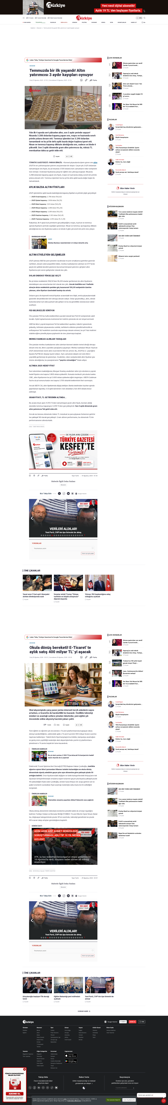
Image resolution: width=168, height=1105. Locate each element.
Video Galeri (40, 1065)
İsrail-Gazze (68, 1039)
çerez (65, 1099)
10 (60, 535)
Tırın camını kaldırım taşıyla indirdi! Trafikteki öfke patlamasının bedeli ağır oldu (131, 214)
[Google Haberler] (81, 494)
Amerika (67, 1035)
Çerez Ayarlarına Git (129, 1100)
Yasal (52, 1065)
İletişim (53, 1056)
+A (71, 156)
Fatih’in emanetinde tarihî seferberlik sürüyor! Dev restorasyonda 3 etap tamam (128, 226)
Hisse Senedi (40, 1037)
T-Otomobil (40, 1044)
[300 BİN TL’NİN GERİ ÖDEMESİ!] (112, 241)
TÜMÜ (85, 535)
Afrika (66, 1037)
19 (79, 535)
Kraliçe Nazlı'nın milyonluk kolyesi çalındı (130, 247)
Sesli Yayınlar (110, 1032)
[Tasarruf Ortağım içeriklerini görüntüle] (40, 22)
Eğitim (25, 1032)
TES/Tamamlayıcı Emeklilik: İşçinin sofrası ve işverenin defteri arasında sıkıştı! (128, 150)
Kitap (94, 1035)
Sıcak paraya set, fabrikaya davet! (127, 172)
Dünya (67, 1027)
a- (67, 156)
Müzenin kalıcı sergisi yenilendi (129, 256)
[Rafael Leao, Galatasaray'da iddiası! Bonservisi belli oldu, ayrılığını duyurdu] (117, 673)
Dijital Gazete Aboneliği (56, 18)
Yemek (81, 1035)
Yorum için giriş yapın (88, 553)
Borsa (38, 1030)
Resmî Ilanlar (40, 1058)
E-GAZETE (123, 1021)
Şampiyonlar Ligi (55, 1037)
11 (62, 535)
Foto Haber (40, 1063)
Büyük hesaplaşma (122, 137)
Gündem (25, 1027)
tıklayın (125, 194)
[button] (94, 518)
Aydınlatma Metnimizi (74, 1101)
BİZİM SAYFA (64, 22)
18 (77, 535)
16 (73, 535)
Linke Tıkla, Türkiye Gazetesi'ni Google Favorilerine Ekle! (51, 60)
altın (95, 162)
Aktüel (80, 1039)
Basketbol (53, 1042)
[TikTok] (51, 1087)
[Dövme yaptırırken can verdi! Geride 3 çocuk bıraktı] (117, 65)
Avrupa (67, 1032)
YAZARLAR (53, 22)
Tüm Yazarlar (26, 1056)
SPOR (111, 22)
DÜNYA (103, 22)
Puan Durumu (54, 1032)
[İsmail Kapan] (112, 127)
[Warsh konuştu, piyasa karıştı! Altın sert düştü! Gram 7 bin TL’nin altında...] (117, 86)
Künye (52, 1058)
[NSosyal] (72, 493)
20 (82, 535)
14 (69, 535)
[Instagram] (47, 1087)
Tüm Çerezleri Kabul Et (113, 1100)
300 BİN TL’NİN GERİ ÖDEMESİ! (129, 236)
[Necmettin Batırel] (112, 172)
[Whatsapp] (81, 80)
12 (65, 535)
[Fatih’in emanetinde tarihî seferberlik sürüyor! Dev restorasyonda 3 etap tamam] (112, 229)
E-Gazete (31, 18)
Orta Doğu (68, 1030)
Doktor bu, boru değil (123, 162)
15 (71, 535)
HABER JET (134, 22)
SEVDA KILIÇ (36, 871)
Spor (52, 1027)
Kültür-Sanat (97, 1027)
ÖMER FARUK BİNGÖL (39, 426)
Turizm (39, 1046)
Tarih (94, 1037)
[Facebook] (34, 476)
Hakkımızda (54, 1054)
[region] (84, 1100)
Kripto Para (40, 1039)
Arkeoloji (95, 1032)
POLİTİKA (84, 22)
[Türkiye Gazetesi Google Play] (71, 1061)
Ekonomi (32, 66)
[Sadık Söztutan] (112, 162)
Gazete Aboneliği (42, 18)
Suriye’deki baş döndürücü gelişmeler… (129, 127)
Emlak (38, 1042)
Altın (38, 1032)
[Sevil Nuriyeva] (112, 137)
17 (75, 535)
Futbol (52, 1030)
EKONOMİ (94, 22)
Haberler (39, 1061)
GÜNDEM (74, 22)
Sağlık (80, 1030)
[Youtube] (43, 1087)
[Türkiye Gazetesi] (84, 20)
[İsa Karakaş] (112, 147)
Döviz (38, 1035)
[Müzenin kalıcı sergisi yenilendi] (112, 261)
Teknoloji (39, 1056)
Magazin (39, 1054)
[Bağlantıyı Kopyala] (86, 80)
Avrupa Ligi (54, 1039)
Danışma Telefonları (56, 1063)
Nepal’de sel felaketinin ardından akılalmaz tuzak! (130, 834)
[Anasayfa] (28, 1021)
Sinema (95, 1030)
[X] (59, 493)
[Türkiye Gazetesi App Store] (71, 1055)
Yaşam (81, 1027)
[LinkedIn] (68, 493)
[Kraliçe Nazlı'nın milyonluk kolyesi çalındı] (112, 251)
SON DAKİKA (27, 22)
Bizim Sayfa (110, 1027)
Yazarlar (25, 1051)
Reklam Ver (54, 1068)
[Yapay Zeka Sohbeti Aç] (163, 1100)
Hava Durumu (82, 1032)
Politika (25, 1030)
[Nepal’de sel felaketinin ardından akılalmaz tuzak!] (112, 838)
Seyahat (81, 1037)
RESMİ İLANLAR (122, 22)
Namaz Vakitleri (111, 1030)
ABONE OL (132, 1021)
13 (67, 535)
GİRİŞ (140, 18)
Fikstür (53, 1035)
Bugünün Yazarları (28, 1054)
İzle (144, 22)
